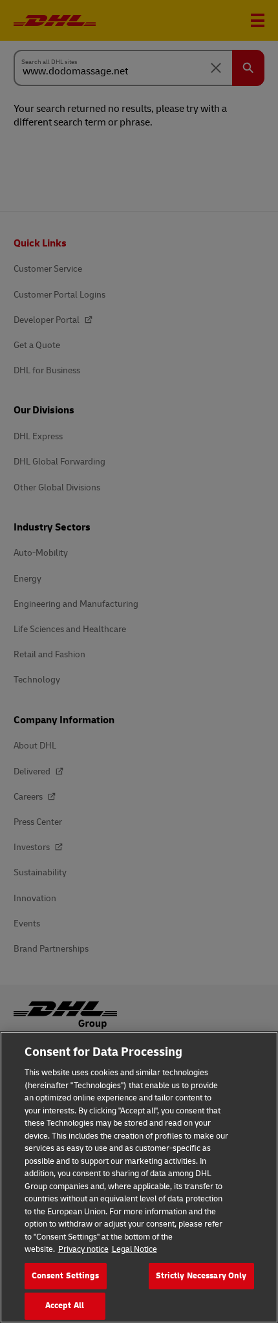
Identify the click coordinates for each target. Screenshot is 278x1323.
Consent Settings (66, 1276)
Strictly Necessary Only (201, 1276)
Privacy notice (83, 1249)
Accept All (64, 1305)
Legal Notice (134, 1249)
